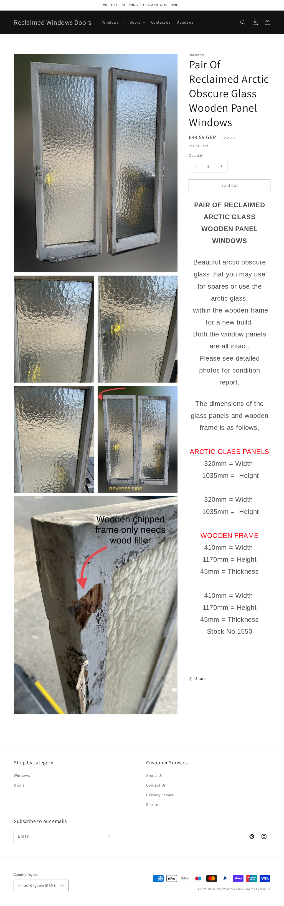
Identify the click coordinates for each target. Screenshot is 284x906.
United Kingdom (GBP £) (37, 885)
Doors (19, 785)
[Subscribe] (108, 836)
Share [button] (200, 678)
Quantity (196, 155)
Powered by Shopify (257, 889)
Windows (22, 775)
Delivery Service (160, 794)
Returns (153, 804)
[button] (243, 22)
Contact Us (156, 785)
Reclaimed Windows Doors (225, 889)
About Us (154, 775)
